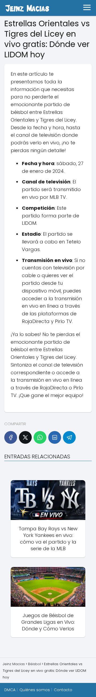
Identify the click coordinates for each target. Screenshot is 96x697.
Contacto (63, 689)
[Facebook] (10, 437)
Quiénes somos (34, 689)
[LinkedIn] (54, 437)
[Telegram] (69, 437)
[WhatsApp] (40, 437)
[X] (25, 437)
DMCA (9, 689)
